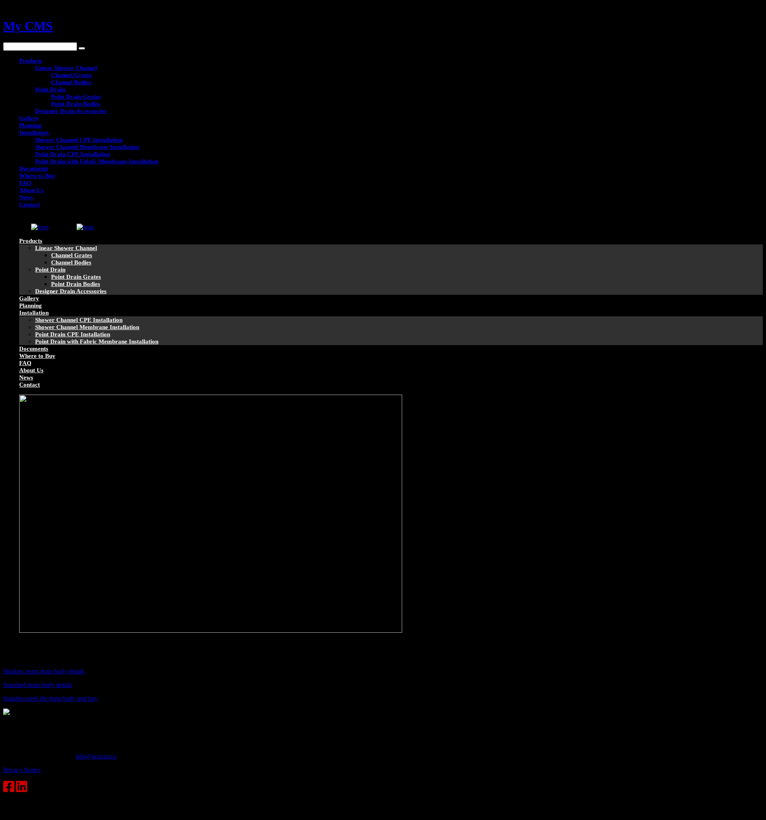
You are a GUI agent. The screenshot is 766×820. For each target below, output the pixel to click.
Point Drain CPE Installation (72, 154)
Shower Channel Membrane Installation (87, 147)
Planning (30, 125)
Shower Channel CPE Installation (78, 140)
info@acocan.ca (96, 756)
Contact (29, 204)
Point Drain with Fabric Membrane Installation (96, 161)
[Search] (82, 48)
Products (30, 61)
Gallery (29, 118)
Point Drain (50, 89)
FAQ (25, 183)
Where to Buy (37, 176)
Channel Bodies (71, 82)
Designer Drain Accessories (71, 111)
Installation (34, 132)
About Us (31, 190)
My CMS (28, 26)
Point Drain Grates (76, 96)
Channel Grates (71, 75)
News (26, 197)
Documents (33, 168)
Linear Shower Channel (66, 68)
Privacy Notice (22, 769)
